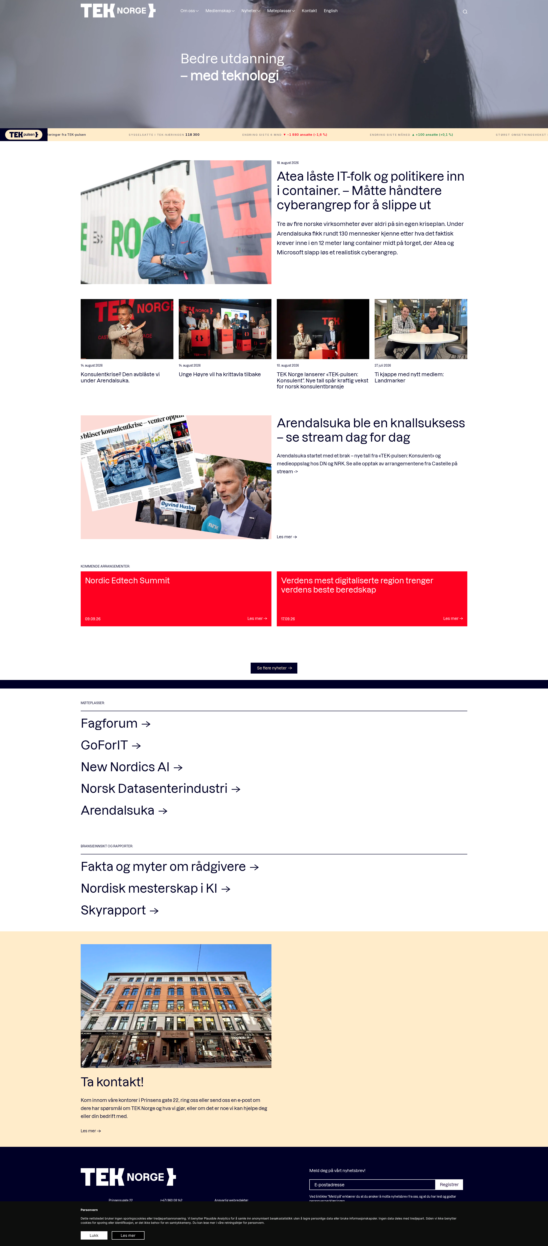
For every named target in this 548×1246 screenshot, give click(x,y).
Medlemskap (218, 10)
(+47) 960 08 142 (171, 1200)
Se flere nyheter (272, 668)
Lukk (94, 1235)
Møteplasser (279, 10)
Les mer (128, 1235)
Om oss (187, 10)
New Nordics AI (126, 766)
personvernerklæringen (327, 1201)
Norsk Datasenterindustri (155, 788)
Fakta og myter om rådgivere (164, 866)
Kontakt (309, 10)
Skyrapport (114, 909)
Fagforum (110, 722)
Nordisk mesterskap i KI (150, 887)
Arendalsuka (119, 809)
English (331, 10)
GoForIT (105, 744)
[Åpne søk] (465, 12)
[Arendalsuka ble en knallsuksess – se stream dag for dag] (176, 477)
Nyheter (249, 10)
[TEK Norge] (118, 16)
